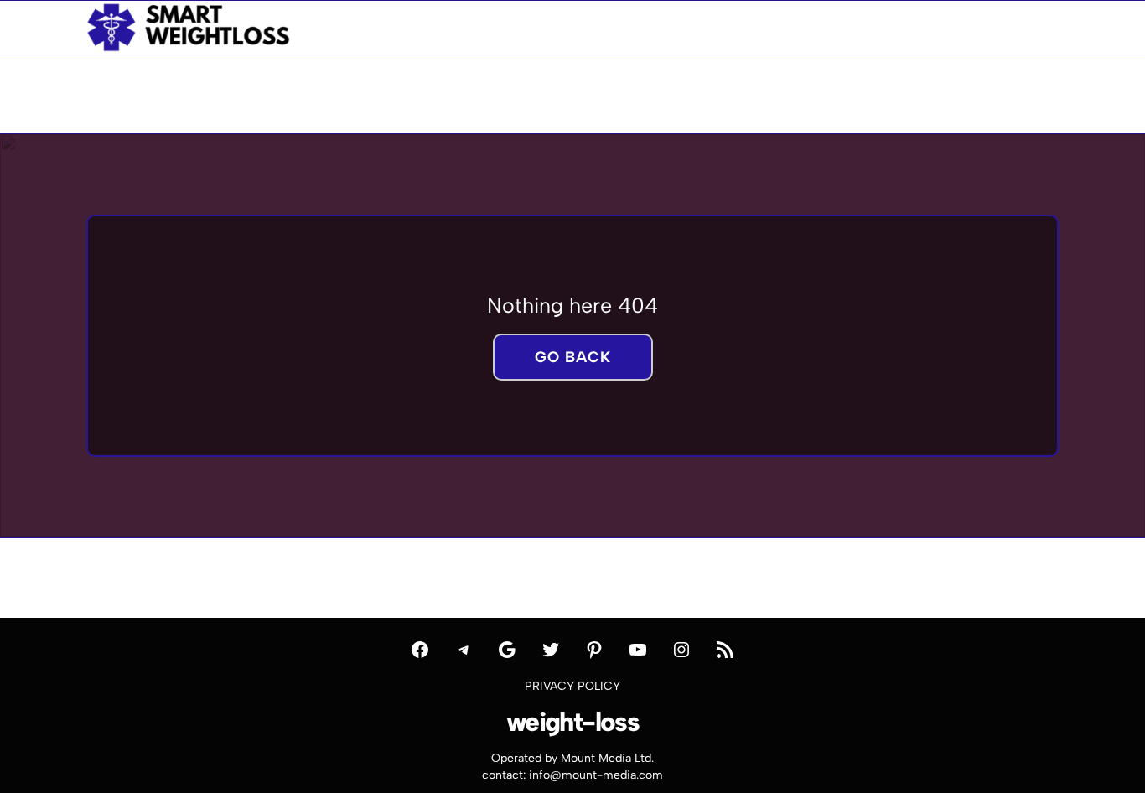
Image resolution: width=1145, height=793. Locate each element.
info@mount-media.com (596, 775)
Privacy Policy (572, 686)
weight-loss (572, 722)
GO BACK (573, 357)
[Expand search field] (1033, 27)
